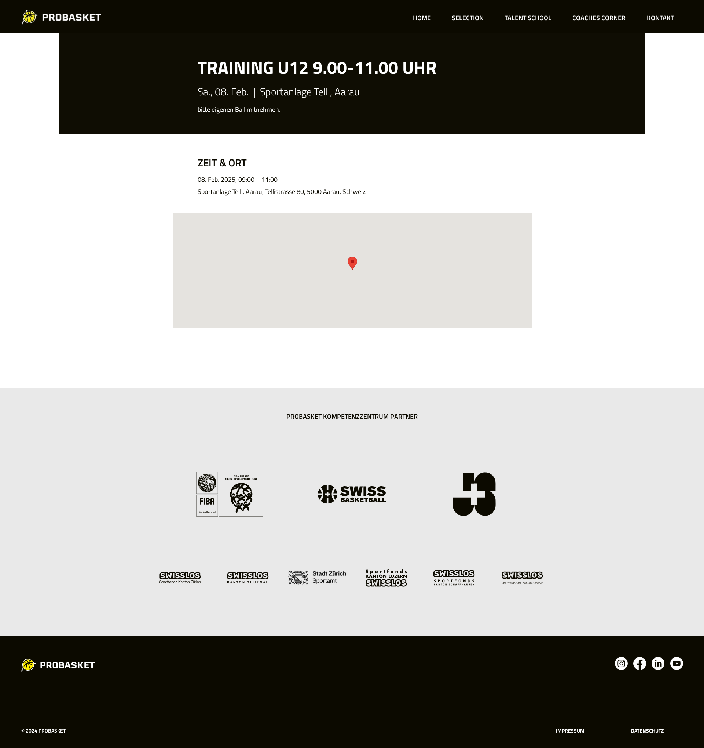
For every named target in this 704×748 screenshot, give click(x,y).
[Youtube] (676, 663)
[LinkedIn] (658, 663)
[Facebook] (639, 663)
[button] (467, 17)
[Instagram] (621, 663)
